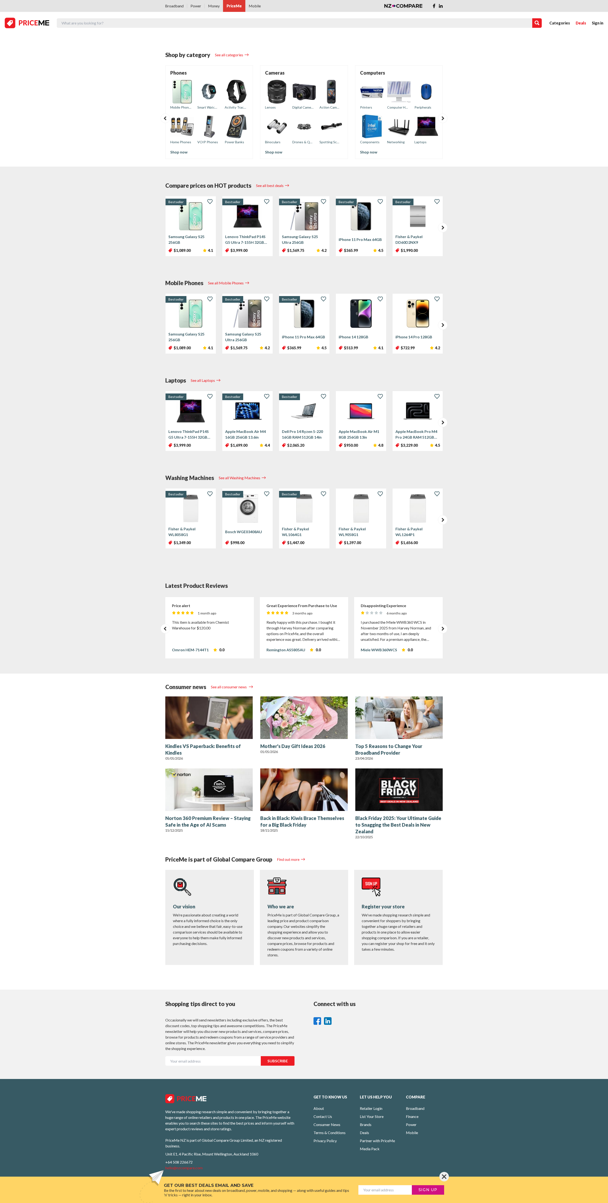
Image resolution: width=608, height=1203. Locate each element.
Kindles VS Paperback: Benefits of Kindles (203, 749)
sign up (427, 1190)
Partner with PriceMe (377, 1140)
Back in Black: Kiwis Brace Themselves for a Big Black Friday (302, 821)
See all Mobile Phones (226, 283)
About (319, 1108)
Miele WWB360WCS (379, 649)
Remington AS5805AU (285, 649)
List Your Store (372, 1116)
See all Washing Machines (239, 477)
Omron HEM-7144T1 (190, 649)
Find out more (288, 859)
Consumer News (327, 1124)
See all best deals (270, 185)
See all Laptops (203, 380)
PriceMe (234, 6)
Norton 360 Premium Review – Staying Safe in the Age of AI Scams (208, 821)
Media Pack (370, 1148)
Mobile (255, 6)
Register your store (383, 906)
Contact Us (323, 1116)
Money (214, 6)
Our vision (184, 906)
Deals (581, 23)
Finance (412, 1116)
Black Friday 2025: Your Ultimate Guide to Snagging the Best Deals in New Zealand (398, 824)
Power (195, 6)
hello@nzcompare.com (184, 1167)
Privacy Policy (325, 1140)
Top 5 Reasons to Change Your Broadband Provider (388, 749)
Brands (365, 1124)
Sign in (597, 23)
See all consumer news (229, 687)
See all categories (229, 55)
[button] (165, 118)
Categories (559, 23)
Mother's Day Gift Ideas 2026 (292, 746)
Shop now (179, 152)
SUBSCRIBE (277, 1061)
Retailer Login (371, 1108)
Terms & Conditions (330, 1132)
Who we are (280, 906)
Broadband (174, 6)
